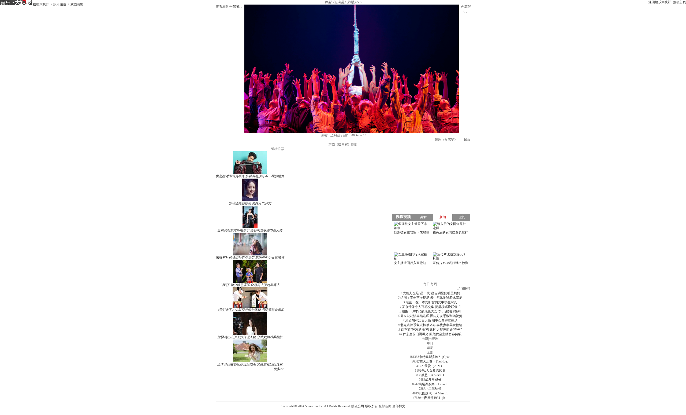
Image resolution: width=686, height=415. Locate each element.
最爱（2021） (434, 366)
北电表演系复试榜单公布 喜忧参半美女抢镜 (431, 325)
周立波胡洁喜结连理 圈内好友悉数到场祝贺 (431, 316)
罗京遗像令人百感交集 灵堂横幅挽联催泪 (431, 307)
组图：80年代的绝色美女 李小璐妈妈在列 (431, 311)
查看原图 (222, 7)
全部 (430, 352)
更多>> (279, 369)
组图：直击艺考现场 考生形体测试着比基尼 (431, 298)
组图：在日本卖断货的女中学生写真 (431, 302)
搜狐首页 (679, 2)
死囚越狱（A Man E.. (433, 393)
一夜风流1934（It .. (434, 398)
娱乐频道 (59, 4)
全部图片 (235, 7)
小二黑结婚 (433, 389)
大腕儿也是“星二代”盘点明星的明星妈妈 (431, 293)
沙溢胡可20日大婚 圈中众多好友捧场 (431, 320)
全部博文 (398, 406)
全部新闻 (385, 406)
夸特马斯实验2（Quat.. (435, 357)
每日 (430, 343)
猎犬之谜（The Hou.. (434, 361)
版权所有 (371, 406)
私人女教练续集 (434, 370)
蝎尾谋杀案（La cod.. (433, 384)
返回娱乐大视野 (659, 2)
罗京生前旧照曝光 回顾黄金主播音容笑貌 (432, 334)
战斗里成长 (433, 380)
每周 (430, 348)
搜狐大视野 (41, 4)
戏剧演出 (76, 4)
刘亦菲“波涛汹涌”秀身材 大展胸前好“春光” (431, 329)
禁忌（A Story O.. (433, 375)
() (465, 11)
